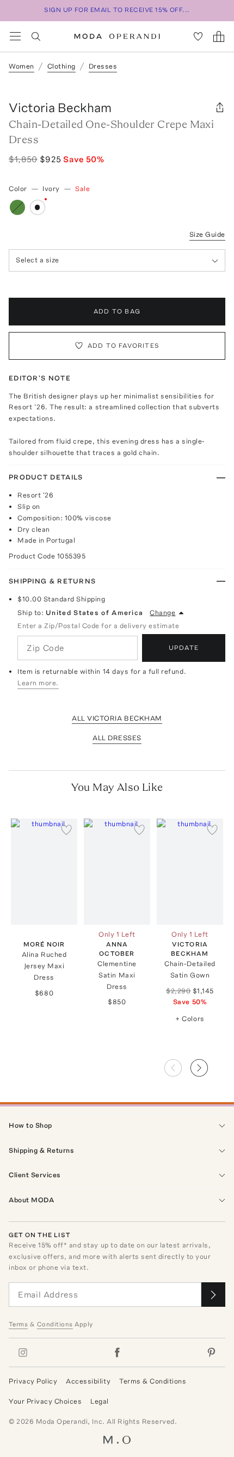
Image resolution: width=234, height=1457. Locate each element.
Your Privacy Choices (45, 1401)
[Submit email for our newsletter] (213, 1294)
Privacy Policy (33, 1381)
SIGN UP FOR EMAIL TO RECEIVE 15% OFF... (117, 10)
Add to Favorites (123, 345)
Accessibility (88, 1381)
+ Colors (189, 1019)
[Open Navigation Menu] (15, 36)
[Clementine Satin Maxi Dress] (117, 872)
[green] (17, 207)
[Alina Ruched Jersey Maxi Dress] (44, 872)
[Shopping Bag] (218, 36)
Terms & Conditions (152, 1381)
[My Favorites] (198, 36)
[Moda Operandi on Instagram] (22, 1352)
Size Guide (207, 234)
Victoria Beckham (60, 107)
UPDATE (184, 647)
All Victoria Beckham (117, 718)
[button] (207, 1064)
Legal (99, 1401)
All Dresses (117, 738)
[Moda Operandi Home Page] (117, 36)
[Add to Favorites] (66, 829)
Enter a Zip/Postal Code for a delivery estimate (98, 626)
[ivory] (37, 207)
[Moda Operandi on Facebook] (117, 1352)
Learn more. (38, 683)
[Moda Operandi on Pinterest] (211, 1352)
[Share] (219, 108)
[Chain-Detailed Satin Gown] (190, 872)
